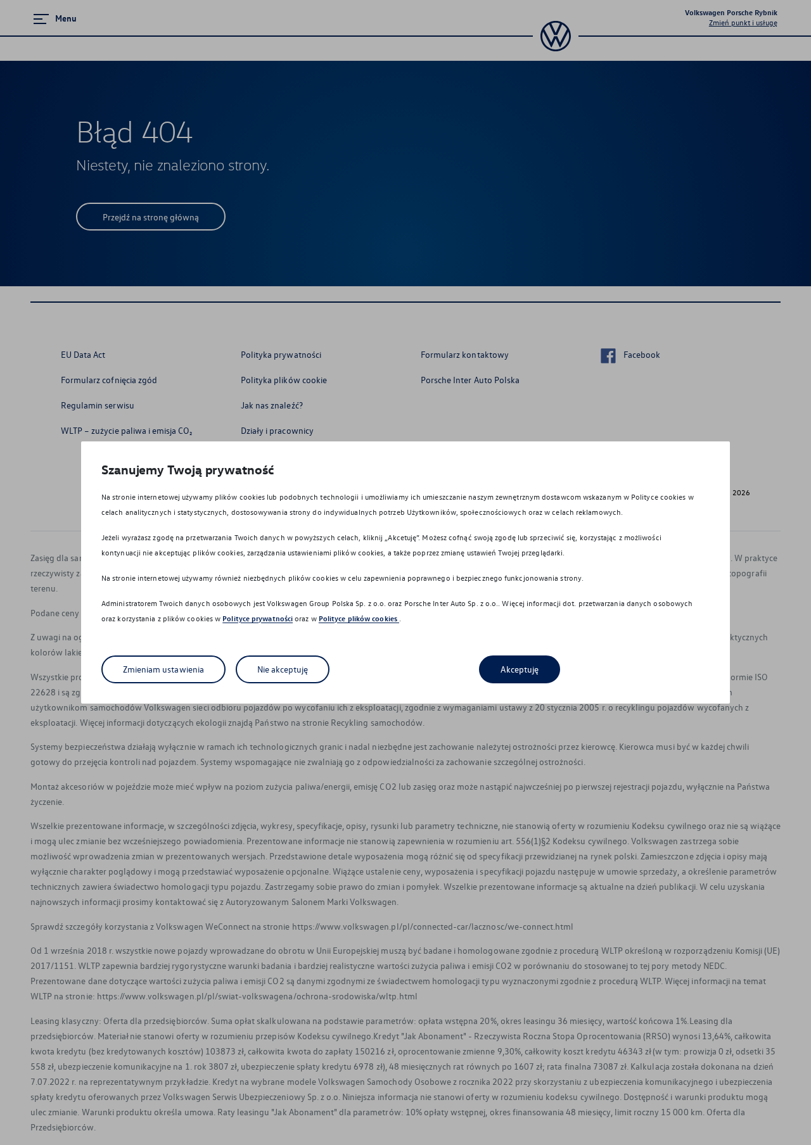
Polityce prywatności (257, 618)
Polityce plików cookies (359, 618)
